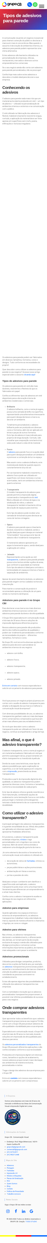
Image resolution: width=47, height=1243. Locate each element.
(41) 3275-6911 (12, 1152)
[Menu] (42, 7)
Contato (10, 1189)
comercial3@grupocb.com (17, 1149)
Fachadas (10, 1171)
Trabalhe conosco (14, 1194)
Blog (8, 1186)
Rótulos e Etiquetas (14, 1176)
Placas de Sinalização (15, 1178)
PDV (8, 1181)
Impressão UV (12, 1173)
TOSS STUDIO (31, 1222)
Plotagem (10, 1168)
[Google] (31, 1211)
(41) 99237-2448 (13, 1155)
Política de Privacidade (15, 1191)
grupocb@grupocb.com (16, 1147)
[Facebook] (16, 1211)
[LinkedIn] (23, 1211)
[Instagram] (8, 1211)
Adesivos (10, 1165)
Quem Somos (12, 1184)
